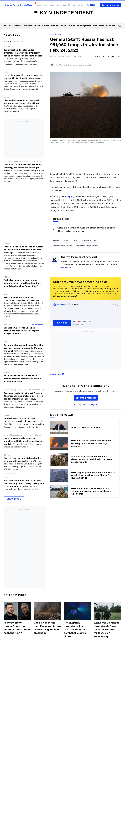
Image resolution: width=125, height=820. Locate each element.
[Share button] (118, 56)
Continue (62, 323)
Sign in (94, 404)
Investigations (84, 26)
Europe (45, 26)
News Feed (56, 34)
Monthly (61, 305)
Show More (14, 499)
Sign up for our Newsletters (20, 5)
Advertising (61, 5)
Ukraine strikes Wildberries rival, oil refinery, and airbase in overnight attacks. (23, 168)
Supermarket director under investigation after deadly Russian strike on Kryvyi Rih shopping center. (23, 53)
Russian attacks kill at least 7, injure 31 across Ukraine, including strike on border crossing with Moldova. (23, 396)
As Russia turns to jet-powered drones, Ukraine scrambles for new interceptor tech (22, 379)
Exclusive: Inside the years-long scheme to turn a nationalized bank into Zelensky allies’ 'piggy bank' (22, 283)
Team (45, 5)
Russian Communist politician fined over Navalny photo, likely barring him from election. (24, 483)
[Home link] (62, 13)
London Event (83, 5)
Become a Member (111, 5)
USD (114, 305)
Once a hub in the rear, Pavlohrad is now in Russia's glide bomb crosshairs (47, 627)
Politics (17, 26)
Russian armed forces (62, 245)
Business (27, 26)
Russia (37, 26)
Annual (75, 305)
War (10, 26)
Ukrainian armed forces (87, 245)
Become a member (85, 398)
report (70, 196)
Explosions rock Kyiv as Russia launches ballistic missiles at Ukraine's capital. (24, 441)
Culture (71, 26)
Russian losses (89, 240)
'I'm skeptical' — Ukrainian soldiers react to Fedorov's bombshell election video (75, 629)
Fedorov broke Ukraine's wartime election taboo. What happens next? (17, 627)
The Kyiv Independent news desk (75, 65)
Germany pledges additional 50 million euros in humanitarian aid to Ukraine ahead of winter (24, 348)
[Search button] (119, 26)
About (38, 5)
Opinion (54, 26)
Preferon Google (105, 56)
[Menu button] (5, 25)
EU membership (38, 324)
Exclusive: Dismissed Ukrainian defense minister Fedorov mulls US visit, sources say (107, 629)
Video (63, 26)
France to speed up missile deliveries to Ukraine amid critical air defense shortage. (23, 250)
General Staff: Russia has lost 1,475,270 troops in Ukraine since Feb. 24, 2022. (23, 421)
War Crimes (98, 26)
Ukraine (55, 240)
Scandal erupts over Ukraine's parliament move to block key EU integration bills (21, 331)
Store (73, 5)
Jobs (52, 5)
